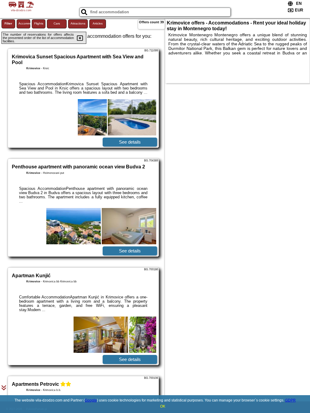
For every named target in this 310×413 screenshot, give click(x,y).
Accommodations (24, 23)
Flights (38, 23)
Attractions (78, 23)
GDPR (290, 400)
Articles (98, 23)
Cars (57, 23)
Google (91, 400)
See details (130, 142)
